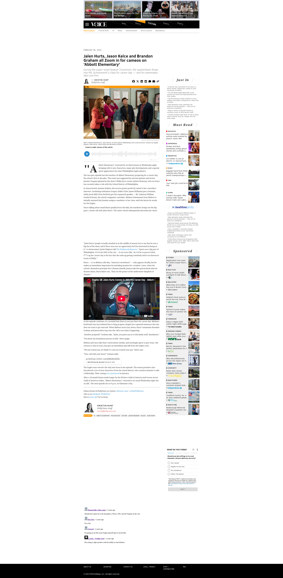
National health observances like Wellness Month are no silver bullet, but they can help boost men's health (182, 225)
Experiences (172, 143)
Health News (172, 380)
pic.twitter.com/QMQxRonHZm (106, 359)
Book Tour (172, 270)
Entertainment (131, 30)
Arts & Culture (146, 30)
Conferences (172, 356)
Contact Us (127, 567)
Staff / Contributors (168, 568)
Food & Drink (103, 30)
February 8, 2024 (110, 362)
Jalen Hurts (151, 415)
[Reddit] (145, 82)
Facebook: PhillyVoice (101, 394)
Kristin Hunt (101, 80)
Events (166, 23)
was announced (113, 373)
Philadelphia (115, 415)
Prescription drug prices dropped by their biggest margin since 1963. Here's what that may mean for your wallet (183, 241)
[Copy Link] (158, 82)
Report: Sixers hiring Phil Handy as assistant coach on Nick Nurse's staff (180, 111)
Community (172, 368)
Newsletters (160, 30)
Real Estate (172, 282)
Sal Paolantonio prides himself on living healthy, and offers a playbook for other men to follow (183, 100)
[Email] (154, 82)
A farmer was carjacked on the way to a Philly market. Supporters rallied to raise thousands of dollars (181, 88)
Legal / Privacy (149, 567)
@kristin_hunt (123, 391)
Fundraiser (172, 319)
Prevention (172, 156)
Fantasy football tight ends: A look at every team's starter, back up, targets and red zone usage (183, 116)
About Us (87, 567)
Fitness (171, 257)
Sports (180, 23)
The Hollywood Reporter (126, 249)
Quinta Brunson (133, 415)
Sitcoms (124, 415)
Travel (170, 294)
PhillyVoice (99, 24)
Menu (87, 24)
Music (120, 30)
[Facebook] (133, 82)
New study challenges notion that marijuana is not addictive (179, 236)
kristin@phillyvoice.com (106, 411)
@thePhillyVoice (137, 391)
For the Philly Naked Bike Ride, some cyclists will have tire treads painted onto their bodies (181, 94)
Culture (152, 23)
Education (172, 131)
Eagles (143, 415)
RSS (184, 567)
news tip (93, 397)
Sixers (170, 193)
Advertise (107, 567)
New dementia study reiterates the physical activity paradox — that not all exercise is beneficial (181, 106)
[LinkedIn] (141, 82)
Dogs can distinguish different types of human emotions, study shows (181, 214)
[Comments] (150, 82)
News (124, 23)
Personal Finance (174, 331)
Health (138, 23)
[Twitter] (137, 82)
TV (113, 30)
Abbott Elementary (97, 87)
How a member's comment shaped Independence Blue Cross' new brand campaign (180, 230)
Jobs (169, 180)
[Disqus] (122, 476)
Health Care (172, 405)
